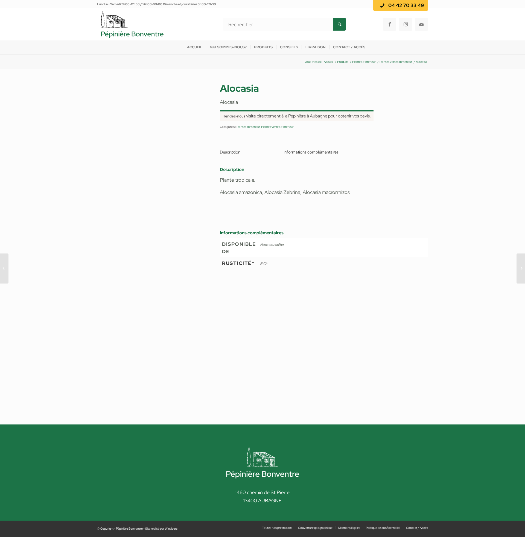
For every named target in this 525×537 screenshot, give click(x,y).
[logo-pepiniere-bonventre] (132, 24)
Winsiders (171, 528)
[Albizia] (4, 268)
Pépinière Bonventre (129, 528)
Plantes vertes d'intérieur (277, 127)
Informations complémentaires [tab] (311, 152)
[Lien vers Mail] (421, 24)
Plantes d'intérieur (248, 127)
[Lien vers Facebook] (389, 24)
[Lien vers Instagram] (405, 24)
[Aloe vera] (521, 268)
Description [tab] (230, 152)
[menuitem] (194, 47)
